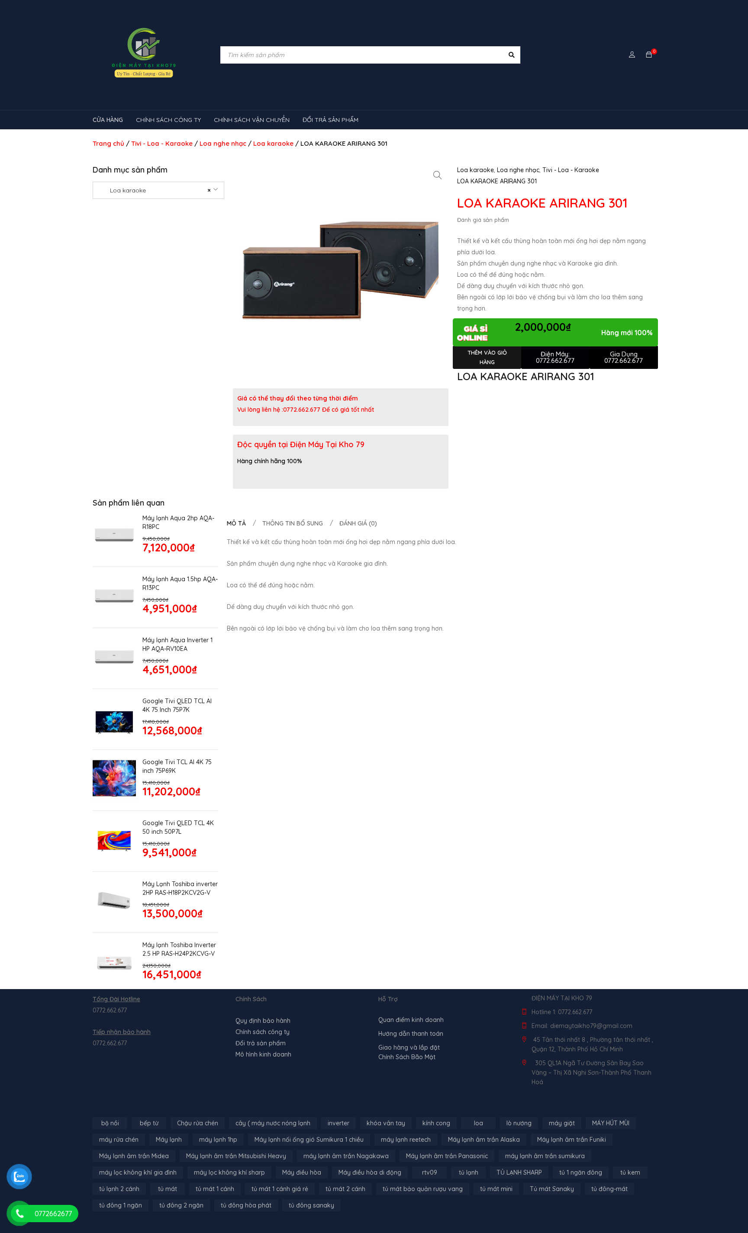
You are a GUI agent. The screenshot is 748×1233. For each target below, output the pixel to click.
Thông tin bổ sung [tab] (292, 523)
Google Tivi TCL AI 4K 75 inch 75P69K (177, 766)
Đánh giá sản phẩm (483, 219)
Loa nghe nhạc (223, 143)
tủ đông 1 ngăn (120, 1205)
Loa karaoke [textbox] (155, 190)
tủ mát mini (496, 1189)
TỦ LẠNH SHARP (519, 1172)
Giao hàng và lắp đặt (409, 1047)
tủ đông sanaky (311, 1205)
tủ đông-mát (609, 1189)
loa (478, 1123)
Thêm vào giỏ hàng (487, 357)
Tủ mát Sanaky (552, 1189)
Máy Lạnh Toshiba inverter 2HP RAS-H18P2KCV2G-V (180, 888)
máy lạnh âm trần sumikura (545, 1156)
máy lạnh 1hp (218, 1139)
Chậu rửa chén (197, 1123)
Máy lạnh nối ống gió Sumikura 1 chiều (309, 1139)
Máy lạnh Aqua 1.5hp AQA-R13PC (180, 583)
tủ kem (630, 1172)
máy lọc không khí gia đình (138, 1172)
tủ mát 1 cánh (215, 1189)
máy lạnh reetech (406, 1139)
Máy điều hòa (301, 1172)
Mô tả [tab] (236, 523)
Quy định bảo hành (262, 1021)
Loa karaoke (273, 143)
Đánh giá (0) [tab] (358, 523)
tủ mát (167, 1189)
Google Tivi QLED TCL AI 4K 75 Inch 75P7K (177, 705)
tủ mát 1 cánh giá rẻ (279, 1189)
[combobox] (158, 190)
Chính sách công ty (262, 1032)
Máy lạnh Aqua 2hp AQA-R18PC (178, 522)
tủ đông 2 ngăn (181, 1205)
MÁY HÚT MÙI (610, 1123)
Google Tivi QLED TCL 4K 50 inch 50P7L (178, 827)
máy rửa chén (119, 1139)
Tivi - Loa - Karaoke (162, 143)
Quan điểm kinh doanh (411, 1020)
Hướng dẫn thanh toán (410, 1034)
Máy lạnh (169, 1139)
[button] (437, 175)
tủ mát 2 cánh (345, 1189)
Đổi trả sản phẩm (260, 1043)
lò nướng (519, 1123)
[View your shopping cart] (649, 55)
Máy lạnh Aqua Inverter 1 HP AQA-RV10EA (177, 644)
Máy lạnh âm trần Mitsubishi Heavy (236, 1156)
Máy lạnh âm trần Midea (134, 1156)
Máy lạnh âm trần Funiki (571, 1139)
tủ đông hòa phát (246, 1205)
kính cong (436, 1123)
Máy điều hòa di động (370, 1172)
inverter (338, 1123)
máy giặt (562, 1123)
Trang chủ (108, 143)
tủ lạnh (468, 1172)
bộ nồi (110, 1123)
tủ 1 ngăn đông (580, 1172)
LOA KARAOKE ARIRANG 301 (497, 181)
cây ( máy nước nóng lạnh (272, 1123)
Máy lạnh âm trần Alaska (484, 1139)
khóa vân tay (386, 1123)
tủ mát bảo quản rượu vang (423, 1189)
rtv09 (429, 1172)
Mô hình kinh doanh (263, 1054)
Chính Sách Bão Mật (406, 1057)
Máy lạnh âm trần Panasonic (447, 1156)
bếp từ (149, 1123)
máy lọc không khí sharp (229, 1172)
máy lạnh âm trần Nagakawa (346, 1156)
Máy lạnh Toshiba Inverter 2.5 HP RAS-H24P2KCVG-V (179, 949)
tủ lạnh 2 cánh (119, 1189)
